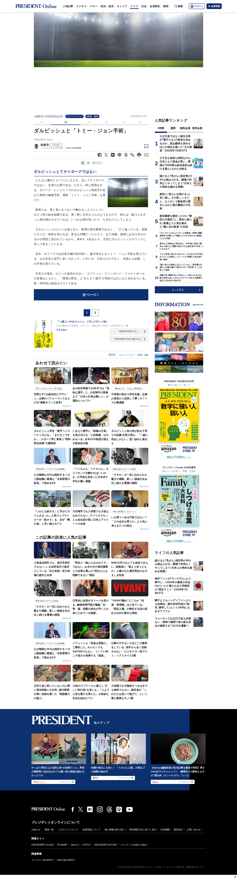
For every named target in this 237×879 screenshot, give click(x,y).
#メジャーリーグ (74, 116)
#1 (42, 122)
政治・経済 (107, 6)
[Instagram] (100, 809)
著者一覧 (49, 829)
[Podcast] (119, 809)
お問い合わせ (193, 829)
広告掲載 (164, 829)
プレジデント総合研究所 (42, 860)
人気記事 (68, 6)
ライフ (134, 6)
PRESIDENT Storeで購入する (128, 339)
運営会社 (178, 829)
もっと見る (178, 289)
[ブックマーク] (146, 146)
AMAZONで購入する (128, 331)
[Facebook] (73, 809)
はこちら (179, 457)
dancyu (74, 845)
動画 (165, 6)
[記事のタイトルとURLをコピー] (132, 155)
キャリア (122, 6)
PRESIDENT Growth (42, 845)
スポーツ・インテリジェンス (48, 116)
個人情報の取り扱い (115, 829)
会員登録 (215, 6)
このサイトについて (68, 829)
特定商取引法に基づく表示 (142, 829)
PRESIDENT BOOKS (105, 845)
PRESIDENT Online (43, 140)
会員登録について (91, 829)
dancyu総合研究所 (65, 860)
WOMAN (62, 845)
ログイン (198, 6)
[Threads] (109, 809)
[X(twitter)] (80, 809)
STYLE (86, 845)
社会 (144, 6)
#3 (89, 122)
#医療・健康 (92, 116)
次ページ (96, 163)
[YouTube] (129, 809)
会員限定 (155, 6)
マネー (94, 6)
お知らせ (35, 829)
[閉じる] (235, 877)
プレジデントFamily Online (134, 845)
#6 (140, 122)
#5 (123, 122)
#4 (106, 122)
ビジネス (81, 6)
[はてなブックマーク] (90, 809)
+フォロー (56, 145)
